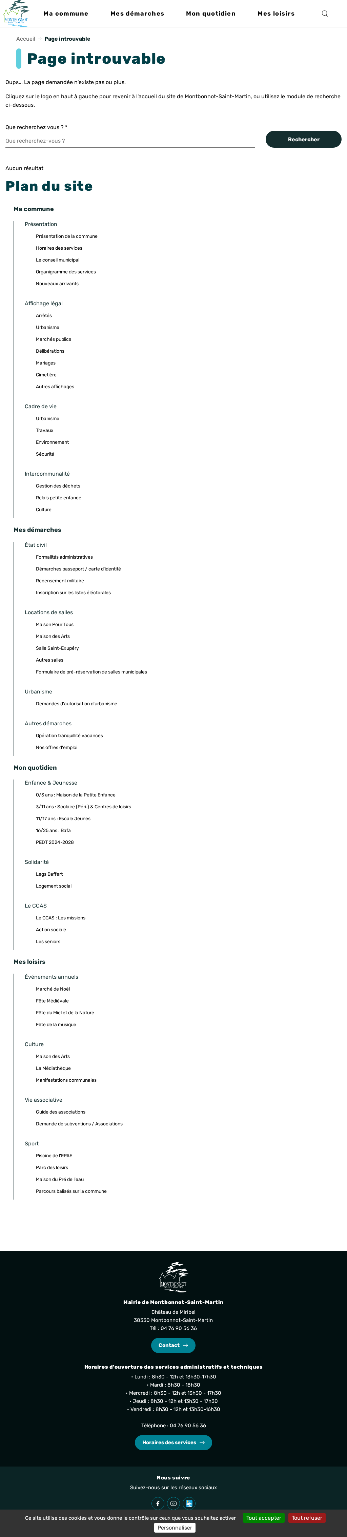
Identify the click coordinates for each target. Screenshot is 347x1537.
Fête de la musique (56, 1024)
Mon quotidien (35, 767)
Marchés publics (53, 339)
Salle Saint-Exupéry (57, 648)
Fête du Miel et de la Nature (65, 1013)
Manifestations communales (66, 1080)
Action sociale (51, 930)
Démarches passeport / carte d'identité (78, 569)
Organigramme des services (66, 272)
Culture (44, 510)
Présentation (41, 224)
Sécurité (45, 454)
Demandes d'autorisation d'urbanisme (76, 704)
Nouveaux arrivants (57, 284)
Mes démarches (37, 530)
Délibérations (50, 351)
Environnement (52, 442)
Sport (32, 1143)
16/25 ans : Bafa (53, 830)
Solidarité (37, 862)
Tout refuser (307, 1518)
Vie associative (43, 1100)
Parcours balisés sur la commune (71, 1191)
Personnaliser (175, 1527)
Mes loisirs (29, 961)
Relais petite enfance (58, 498)
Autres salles (49, 660)
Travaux (45, 430)
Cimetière (46, 375)
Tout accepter (263, 1518)
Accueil (25, 39)
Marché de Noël (53, 989)
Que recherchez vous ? (36, 127)
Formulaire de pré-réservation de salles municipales (91, 672)
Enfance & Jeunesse (51, 783)
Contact (169, 1345)
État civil (36, 545)
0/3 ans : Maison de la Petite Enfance (76, 795)
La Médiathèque (53, 1068)
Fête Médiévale (52, 1001)
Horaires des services (59, 248)
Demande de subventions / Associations (79, 1124)
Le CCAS (36, 905)
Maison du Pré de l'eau (60, 1179)
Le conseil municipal (57, 260)
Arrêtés (44, 315)
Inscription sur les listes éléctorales (73, 593)
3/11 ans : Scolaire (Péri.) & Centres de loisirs (83, 807)
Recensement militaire (60, 581)
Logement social (54, 886)
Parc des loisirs (52, 1167)
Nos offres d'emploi (56, 747)
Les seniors (48, 941)
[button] (65, 13)
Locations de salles (49, 612)
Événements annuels (51, 977)
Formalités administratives (64, 557)
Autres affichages (55, 387)
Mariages (46, 363)
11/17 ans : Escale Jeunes (63, 819)
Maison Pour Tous (55, 624)
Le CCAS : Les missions (60, 918)
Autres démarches (48, 723)
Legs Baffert (49, 874)
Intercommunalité (47, 474)
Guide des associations (60, 1112)
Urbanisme (47, 327)
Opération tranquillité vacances (69, 736)
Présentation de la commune (67, 236)
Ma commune (34, 209)
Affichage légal (44, 303)
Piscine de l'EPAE (54, 1156)
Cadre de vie (41, 406)
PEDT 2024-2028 (55, 842)
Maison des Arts (53, 636)
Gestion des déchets (58, 486)
